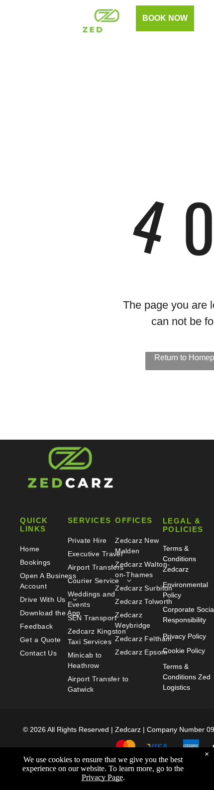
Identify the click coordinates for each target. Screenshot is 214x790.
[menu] (15, 19)
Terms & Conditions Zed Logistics (187, 676)
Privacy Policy (184, 636)
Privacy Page (102, 777)
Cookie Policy (184, 651)
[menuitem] (52, 549)
